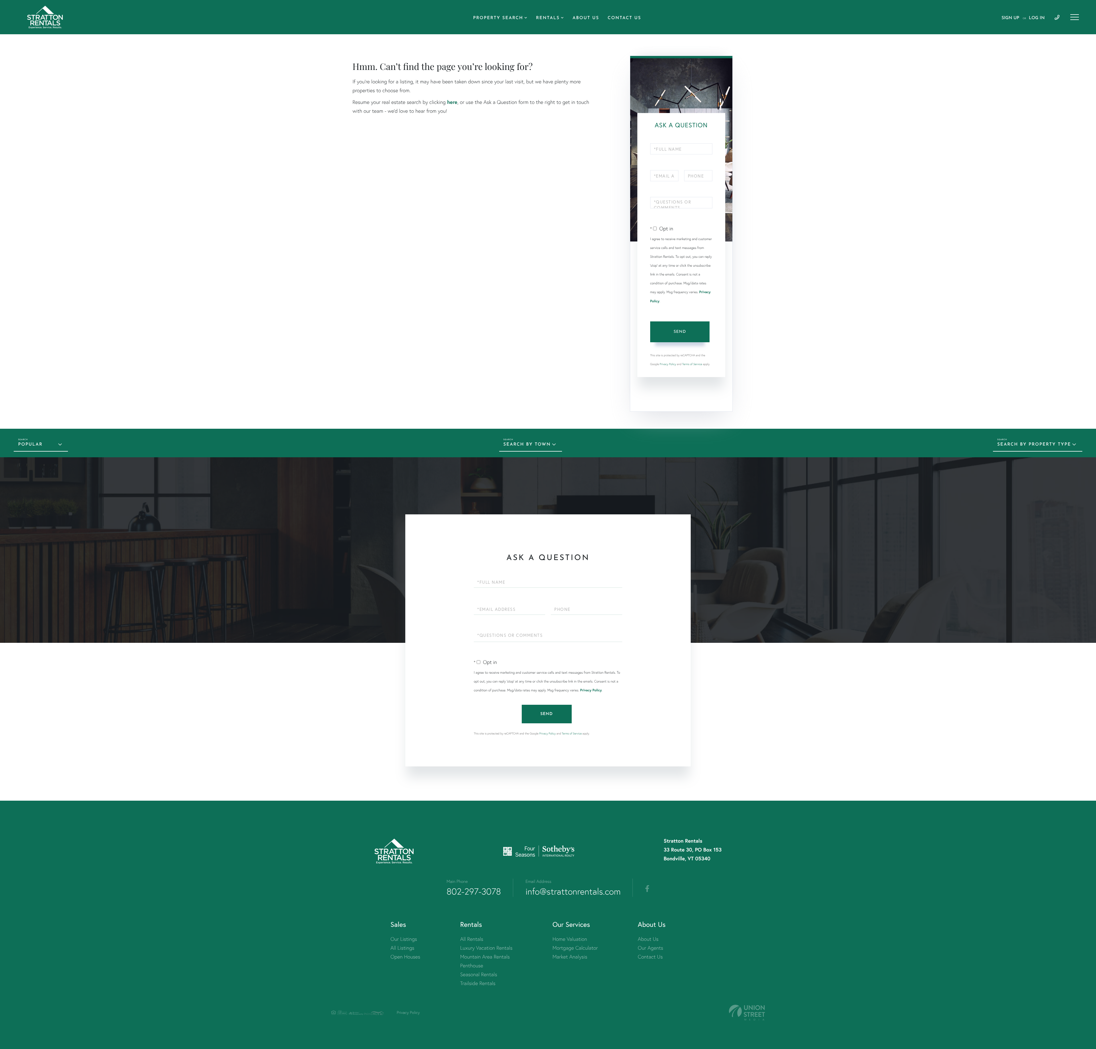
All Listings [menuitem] (402, 948)
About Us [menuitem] (586, 18)
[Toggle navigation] (1074, 17)
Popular (30, 444)
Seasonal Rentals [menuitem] (478, 974)
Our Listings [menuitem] (403, 939)
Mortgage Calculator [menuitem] (575, 948)
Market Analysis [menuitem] (570, 956)
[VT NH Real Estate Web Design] (747, 1012)
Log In (1037, 18)
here (452, 101)
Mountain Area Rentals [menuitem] (485, 956)
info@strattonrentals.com (572, 891)
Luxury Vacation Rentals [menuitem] (486, 948)
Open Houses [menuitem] (405, 956)
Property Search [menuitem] (498, 18)
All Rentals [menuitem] (471, 939)
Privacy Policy (668, 364)
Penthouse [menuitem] (471, 965)
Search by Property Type (1034, 444)
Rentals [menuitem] (548, 18)
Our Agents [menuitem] (650, 948)
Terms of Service (692, 364)
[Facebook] (647, 889)
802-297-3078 (474, 891)
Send (680, 332)
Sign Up (1010, 18)
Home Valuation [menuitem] (570, 939)
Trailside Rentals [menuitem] (477, 983)
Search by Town (527, 444)
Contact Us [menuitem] (624, 18)
